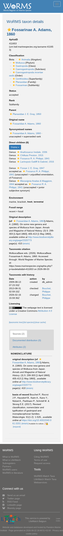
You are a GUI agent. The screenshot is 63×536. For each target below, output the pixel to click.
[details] (26, 243)
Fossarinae (21, 85)
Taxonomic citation (19, 249)
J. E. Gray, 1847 (32, 168)
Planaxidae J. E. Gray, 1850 (27, 114)
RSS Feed (12, 501)
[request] (17, 427)
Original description (20, 217)
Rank (12, 100)
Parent (12, 110)
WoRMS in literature (12, 473)
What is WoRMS (10, 456)
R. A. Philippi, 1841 (35, 158)
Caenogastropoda (25, 69)
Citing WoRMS (41, 456)
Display (14, 147)
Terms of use (40, 460)
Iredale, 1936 (33, 152)
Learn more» (58, 519)
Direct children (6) (19, 142)
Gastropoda (22, 66)
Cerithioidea (22, 78)
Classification (16, 55)
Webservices (40, 482)
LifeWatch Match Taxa (45, 479)
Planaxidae (21, 82)
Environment (16, 197)
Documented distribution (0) (27, 340)
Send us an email (16, 495)
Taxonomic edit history (21, 274)
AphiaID (13, 39)
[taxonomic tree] (16, 322)
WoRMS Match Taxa (44, 476)
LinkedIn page (14, 505)
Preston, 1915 (31, 155)
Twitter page (13, 498)
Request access (42, 463)
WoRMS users (9, 469)
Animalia (25, 59)
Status (12, 90)
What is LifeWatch (11, 460)
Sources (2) (19, 333)
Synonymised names (20, 129)
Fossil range (16, 207)
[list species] (29, 322)
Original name (16, 119)
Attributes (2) (19, 347)
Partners (6, 466)
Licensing (14, 303)
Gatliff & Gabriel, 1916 (37, 161)
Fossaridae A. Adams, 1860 (27, 123)
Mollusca (20, 62)
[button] (9, 30)
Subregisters (8, 463)
